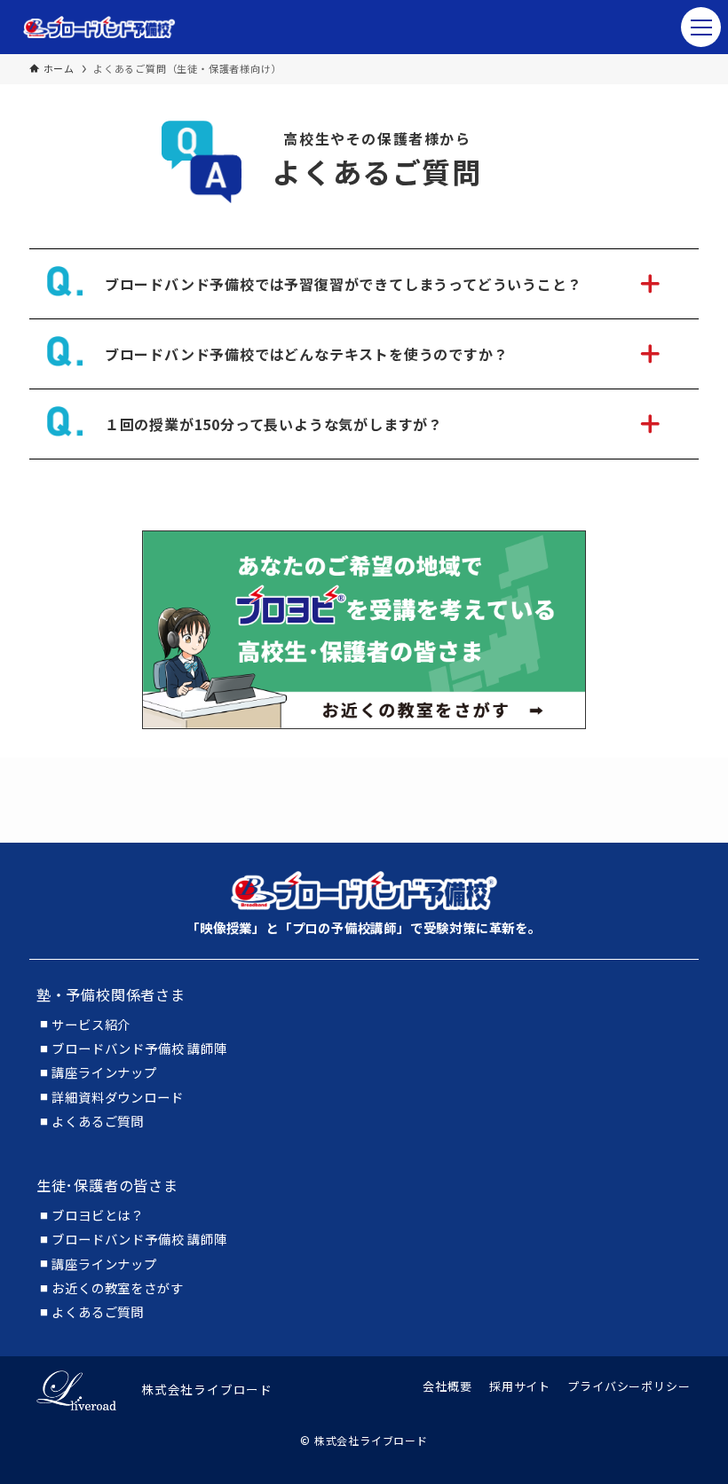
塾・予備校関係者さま (111, 994)
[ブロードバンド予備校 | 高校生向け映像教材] (99, 27)
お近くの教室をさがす (117, 1288)
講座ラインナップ (103, 1072)
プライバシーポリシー (628, 1386)
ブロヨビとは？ (97, 1215)
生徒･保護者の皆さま (107, 1185)
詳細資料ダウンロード (117, 1097)
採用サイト (519, 1386)
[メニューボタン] (701, 27)
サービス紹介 (91, 1024)
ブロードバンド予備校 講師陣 (138, 1048)
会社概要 (447, 1386)
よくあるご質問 (97, 1121)
